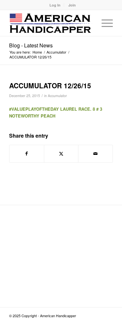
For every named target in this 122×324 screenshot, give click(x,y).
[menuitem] (55, 5)
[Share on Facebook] (26, 153)
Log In (55, 5)
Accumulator (57, 95)
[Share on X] (61, 153)
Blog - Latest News (31, 45)
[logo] (50, 23)
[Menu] (104, 23)
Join (72, 5)
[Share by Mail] (95, 153)
